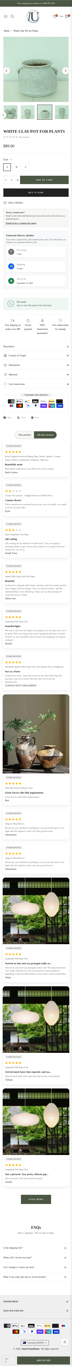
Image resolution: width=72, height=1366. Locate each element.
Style (6, 1359)
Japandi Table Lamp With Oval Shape (20, 576)
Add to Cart (44, 1360)
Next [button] (65, 70)
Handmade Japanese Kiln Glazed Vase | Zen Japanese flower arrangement (34, 667)
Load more (36, 1199)
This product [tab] (24, 435)
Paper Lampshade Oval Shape (17, 534)
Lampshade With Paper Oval (16, 621)
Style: (7, 159)
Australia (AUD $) (35, 1342)
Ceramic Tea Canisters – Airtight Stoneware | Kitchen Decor (28, 495)
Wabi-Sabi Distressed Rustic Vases (19, 788)
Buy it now (36, 193)
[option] (36, 69)
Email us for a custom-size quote (21, 223)
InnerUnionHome (31, 1349)
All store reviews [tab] (45, 435)
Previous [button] (6, 70)
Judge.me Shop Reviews (15, 824)
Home (7, 31)
